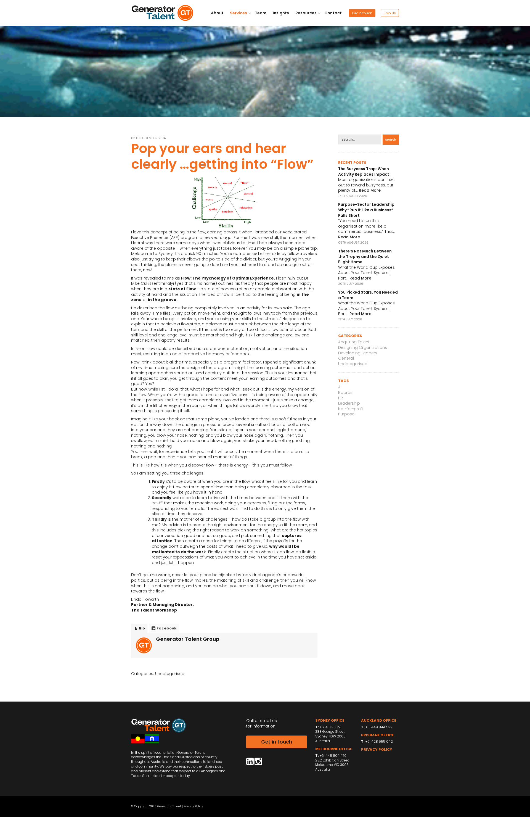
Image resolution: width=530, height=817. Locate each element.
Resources (306, 13)
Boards (345, 392)
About (217, 13)
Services (239, 13)
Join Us (390, 13)
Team (260, 13)
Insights (281, 13)
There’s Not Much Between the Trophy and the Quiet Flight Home (365, 256)
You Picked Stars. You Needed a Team (368, 295)
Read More (370, 190)
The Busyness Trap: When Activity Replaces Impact (363, 171)
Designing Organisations (362, 347)
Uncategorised (169, 673)
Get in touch (362, 13)
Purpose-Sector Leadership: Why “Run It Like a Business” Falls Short (367, 210)
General (346, 358)
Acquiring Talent (354, 342)
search (390, 139)
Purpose (346, 414)
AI (339, 387)
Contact (333, 13)
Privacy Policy (193, 806)
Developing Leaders (357, 353)
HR (340, 398)
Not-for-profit (351, 409)
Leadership (349, 403)
